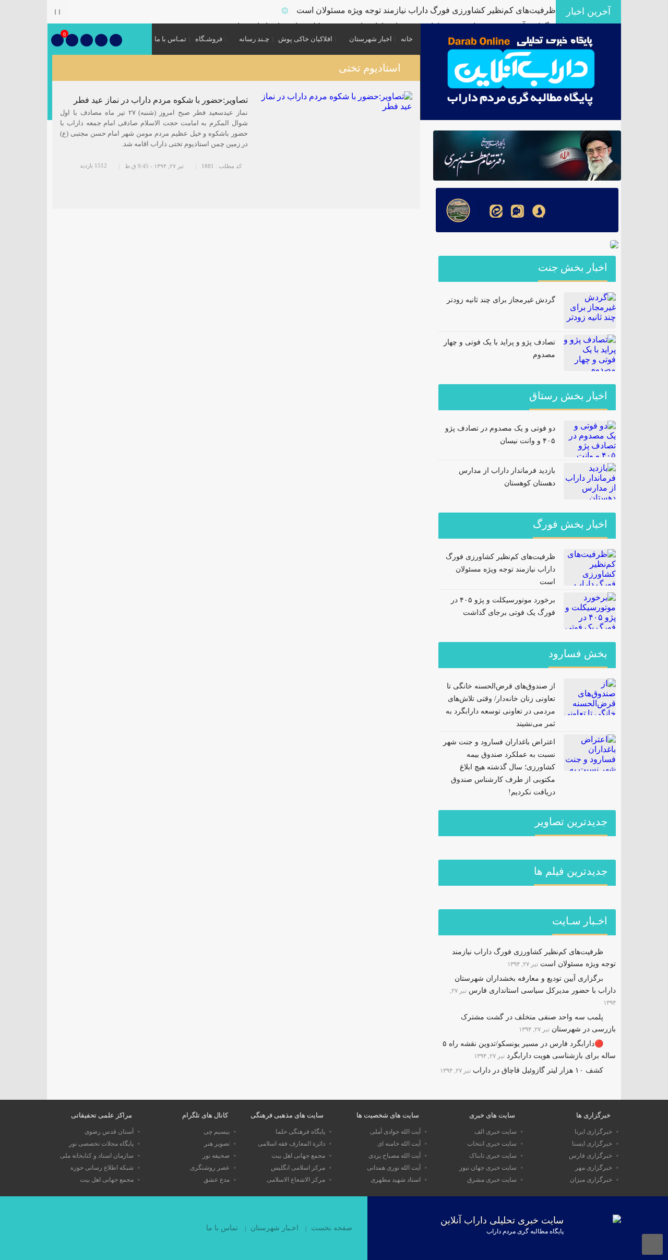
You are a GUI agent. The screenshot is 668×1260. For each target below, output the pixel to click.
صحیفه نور (216, 1155)
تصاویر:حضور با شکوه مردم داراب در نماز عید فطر (161, 100)
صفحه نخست (331, 1228)
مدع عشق (217, 1179)
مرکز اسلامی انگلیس (298, 1167)
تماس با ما (222, 1228)
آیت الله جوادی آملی (395, 1131)
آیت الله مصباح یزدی (394, 1155)
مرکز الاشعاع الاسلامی (296, 1179)
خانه (407, 39)
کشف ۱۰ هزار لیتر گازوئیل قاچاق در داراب (538, 1070)
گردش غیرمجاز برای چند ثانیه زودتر (501, 300)
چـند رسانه (254, 39)
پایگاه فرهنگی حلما (300, 1131)
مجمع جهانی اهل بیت (298, 1155)
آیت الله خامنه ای (399, 1143)
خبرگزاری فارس (590, 1155)
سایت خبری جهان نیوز (488, 1167)
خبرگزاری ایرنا (593, 1131)
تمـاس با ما (170, 39)
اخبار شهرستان (370, 39)
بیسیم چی (217, 1131)
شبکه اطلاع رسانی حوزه (102, 1167)
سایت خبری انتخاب (492, 1143)
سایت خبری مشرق (492, 1179)
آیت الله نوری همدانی (394, 1167)
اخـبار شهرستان (274, 1228)
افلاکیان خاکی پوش (305, 39)
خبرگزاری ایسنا (592, 1143)
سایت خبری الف (495, 1131)
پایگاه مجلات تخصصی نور (101, 1143)
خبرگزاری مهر (593, 1167)
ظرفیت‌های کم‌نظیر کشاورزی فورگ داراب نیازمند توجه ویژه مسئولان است (426, 10)
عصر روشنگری (210, 1167)
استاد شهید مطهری (396, 1179)
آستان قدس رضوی (109, 1131)
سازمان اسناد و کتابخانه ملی (97, 1155)
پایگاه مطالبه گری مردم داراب (525, 1231)
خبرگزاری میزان (591, 1179)
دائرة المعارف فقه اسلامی (291, 1143)
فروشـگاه (208, 39)
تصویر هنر (217, 1143)
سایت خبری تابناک (493, 1155)
